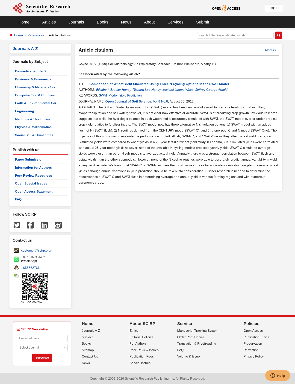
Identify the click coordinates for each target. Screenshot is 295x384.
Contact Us (90, 356)
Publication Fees (142, 356)
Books (102, 22)
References (35, 35)
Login (273, 8)
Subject (87, 337)
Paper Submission (29, 159)
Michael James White (178, 89)
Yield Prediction (130, 95)
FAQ (18, 199)
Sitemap (88, 350)
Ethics (134, 330)
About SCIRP (142, 323)
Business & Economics (33, 79)
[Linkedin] (44, 225)
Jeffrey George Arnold (211, 89)
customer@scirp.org (36, 250)
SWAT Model (108, 95)
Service (184, 323)
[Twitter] (17, 225)
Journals (76, 22)
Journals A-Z (91, 330)
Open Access (253, 330)
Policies (251, 323)
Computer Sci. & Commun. (35, 95)
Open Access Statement (34, 191)
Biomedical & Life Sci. (32, 71)
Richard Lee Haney (147, 89)
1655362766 (30, 268)
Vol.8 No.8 (160, 101)
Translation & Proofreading (196, 343)
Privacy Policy (254, 356)
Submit (202, 22)
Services (175, 22)
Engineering (24, 111)
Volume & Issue (188, 356)
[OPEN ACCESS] (226, 8)
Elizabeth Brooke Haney (113, 89)
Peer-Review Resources (33, 175)
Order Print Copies (190, 337)
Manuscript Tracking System (197, 330)
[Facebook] (30, 225)
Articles (49, 22)
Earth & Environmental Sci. (36, 103)
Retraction (251, 350)
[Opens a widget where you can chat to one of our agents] (277, 376)
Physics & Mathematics (33, 127)
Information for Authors (33, 167)
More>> (270, 50)
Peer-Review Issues (144, 350)
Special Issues (140, 363)
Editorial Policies (141, 337)
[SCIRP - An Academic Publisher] (41, 8)
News (126, 22)
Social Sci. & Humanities (34, 135)
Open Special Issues (31, 183)
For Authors (138, 343)
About (149, 22)
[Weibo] (58, 225)
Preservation (253, 343)
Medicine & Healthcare (32, 119)
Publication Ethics (256, 337)
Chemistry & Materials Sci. (35, 87)
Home (24, 22)
